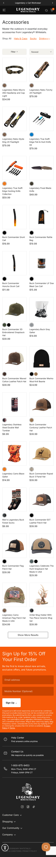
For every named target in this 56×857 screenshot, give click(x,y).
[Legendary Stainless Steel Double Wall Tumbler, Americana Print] (4, 420)
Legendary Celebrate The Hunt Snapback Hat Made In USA (41, 569)
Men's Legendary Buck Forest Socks (13, 521)
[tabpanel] (28, 348)
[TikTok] (33, 806)
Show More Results (28, 635)
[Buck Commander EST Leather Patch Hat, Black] (31, 515)
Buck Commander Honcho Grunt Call (10, 284)
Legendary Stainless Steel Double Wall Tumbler (11, 427)
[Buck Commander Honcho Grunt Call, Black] (4, 279)
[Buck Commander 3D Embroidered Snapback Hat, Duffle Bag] (4, 325)
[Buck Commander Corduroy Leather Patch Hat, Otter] (31, 420)
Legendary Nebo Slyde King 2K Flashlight (13, 140)
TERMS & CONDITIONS (11, 851)
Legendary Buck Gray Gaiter (39, 331)
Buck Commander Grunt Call (13, 238)
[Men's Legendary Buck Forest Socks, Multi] (4, 515)
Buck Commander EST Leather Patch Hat (40, 521)
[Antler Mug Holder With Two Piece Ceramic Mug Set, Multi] (31, 610)
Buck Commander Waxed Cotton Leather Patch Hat (14, 380)
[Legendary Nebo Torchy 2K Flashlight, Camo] (31, 85)
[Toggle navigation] (4, 10)
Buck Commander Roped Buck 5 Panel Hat (41, 475)
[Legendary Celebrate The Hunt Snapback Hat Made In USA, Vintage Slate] (31, 561)
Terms (12, 728)
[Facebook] (28, 807)
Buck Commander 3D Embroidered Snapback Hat (13, 332)
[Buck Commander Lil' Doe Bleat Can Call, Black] (31, 279)
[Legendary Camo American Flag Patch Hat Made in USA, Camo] (4, 610)
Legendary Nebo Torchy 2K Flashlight (40, 91)
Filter (13, 52)
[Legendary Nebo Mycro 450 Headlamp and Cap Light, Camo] (4, 85)
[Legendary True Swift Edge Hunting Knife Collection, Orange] (4, 183)
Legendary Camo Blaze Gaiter (13, 475)
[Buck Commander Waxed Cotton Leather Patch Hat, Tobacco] (4, 374)
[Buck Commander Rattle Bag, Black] (31, 232)
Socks (33, 38)
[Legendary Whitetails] (28, 10)
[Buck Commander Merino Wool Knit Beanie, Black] (31, 374)
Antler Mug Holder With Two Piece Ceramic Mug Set (40, 618)
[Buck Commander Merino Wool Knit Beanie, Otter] (36, 374)
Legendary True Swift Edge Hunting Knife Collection (12, 191)
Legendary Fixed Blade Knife (40, 189)
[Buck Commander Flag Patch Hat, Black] (4, 561)
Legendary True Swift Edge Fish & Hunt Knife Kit (40, 142)
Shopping (7, 821)
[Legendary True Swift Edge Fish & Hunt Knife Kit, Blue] (31, 134)
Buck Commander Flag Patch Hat (13, 567)
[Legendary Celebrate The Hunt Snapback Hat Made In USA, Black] (36, 561)
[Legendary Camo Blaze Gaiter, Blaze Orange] (4, 469)
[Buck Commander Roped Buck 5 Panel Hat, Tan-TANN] (31, 469)
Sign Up (11, 702)
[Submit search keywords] (46, 10)
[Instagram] (22, 807)
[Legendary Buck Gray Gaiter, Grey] (31, 325)
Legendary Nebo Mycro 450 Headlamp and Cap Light (13, 93)
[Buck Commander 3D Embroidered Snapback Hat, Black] (8, 325)
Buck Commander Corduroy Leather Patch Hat (40, 427)
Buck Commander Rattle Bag (40, 238)
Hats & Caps (20, 38)
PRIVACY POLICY (30, 851)
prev (3, 2)
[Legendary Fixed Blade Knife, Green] (31, 183)
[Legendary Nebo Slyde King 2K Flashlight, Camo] (4, 134)
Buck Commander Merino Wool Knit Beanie (41, 380)
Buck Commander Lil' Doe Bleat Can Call (41, 284)
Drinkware (44, 38)
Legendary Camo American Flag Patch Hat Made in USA (14, 618)
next (52, 2)
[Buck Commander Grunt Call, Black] (4, 232)
